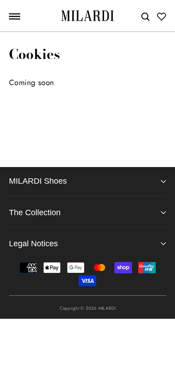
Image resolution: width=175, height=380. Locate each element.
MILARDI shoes (38, 180)
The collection (35, 212)
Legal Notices (33, 243)
